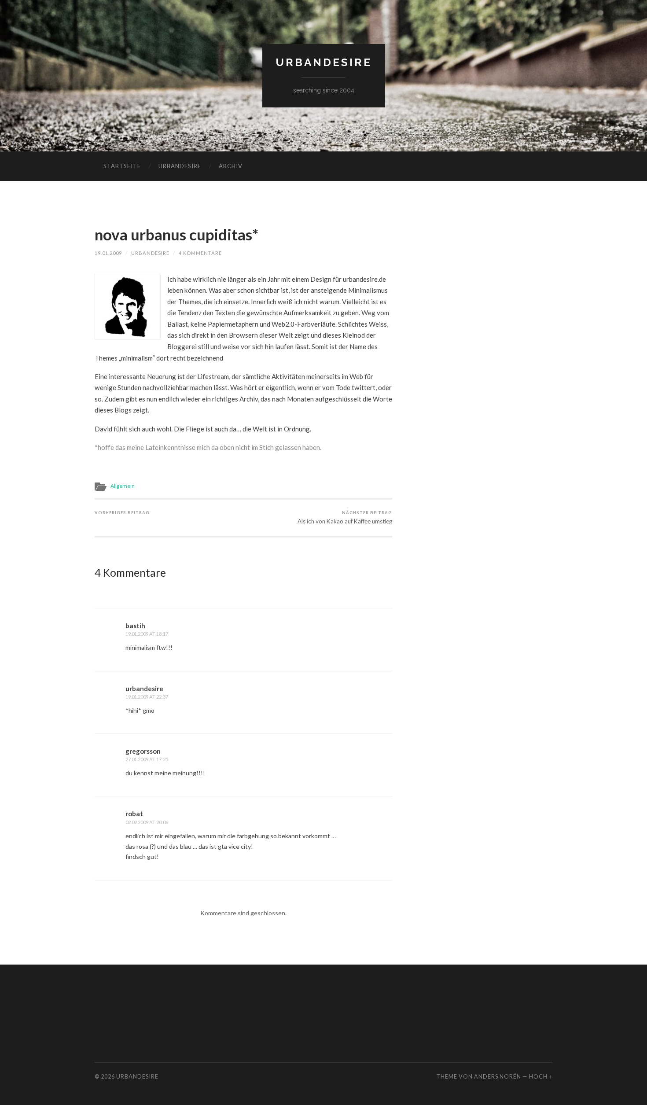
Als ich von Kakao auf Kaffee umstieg (345, 517)
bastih (135, 626)
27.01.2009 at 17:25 (146, 759)
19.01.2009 (108, 253)
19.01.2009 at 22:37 (146, 697)
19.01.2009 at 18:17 (146, 634)
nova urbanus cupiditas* (176, 234)
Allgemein (122, 486)
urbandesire (324, 62)
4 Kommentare (200, 253)
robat (134, 814)
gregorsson (143, 751)
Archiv (231, 165)
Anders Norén (497, 1076)
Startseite (122, 165)
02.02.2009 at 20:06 (146, 822)
